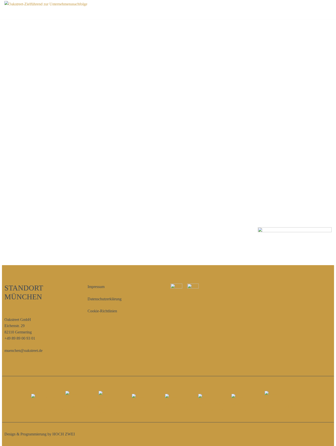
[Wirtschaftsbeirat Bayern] (118, 403)
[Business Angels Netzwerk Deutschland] (184, 403)
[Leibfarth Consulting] (284, 403)
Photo (213, 27)
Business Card (57, 149)
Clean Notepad (279, 65)
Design (195, 27)
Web (227, 27)
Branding (145, 27)
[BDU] (151, 403)
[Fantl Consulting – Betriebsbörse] (217, 403)
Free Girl (168, 65)
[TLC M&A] (251, 403)
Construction (171, 27)
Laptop (57, 65)
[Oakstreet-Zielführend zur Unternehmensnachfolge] (45, 10)
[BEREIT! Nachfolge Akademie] (85, 403)
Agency (123, 27)
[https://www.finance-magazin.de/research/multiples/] (52, 403)
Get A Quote (317, 9)
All (108, 27)
